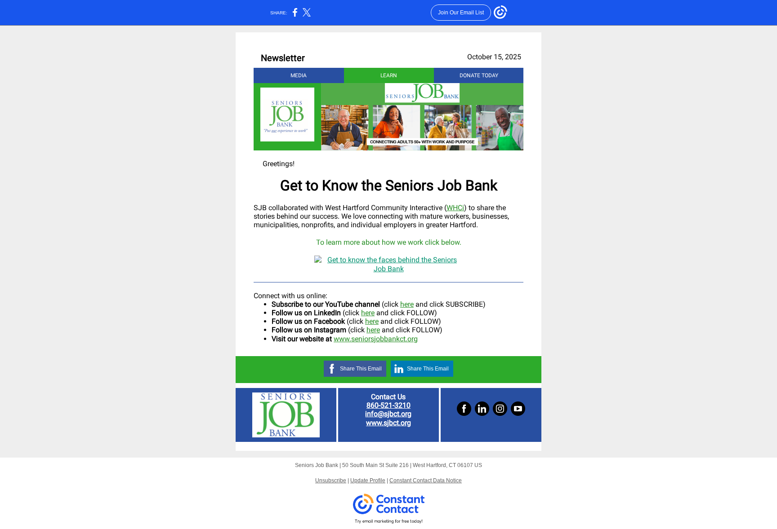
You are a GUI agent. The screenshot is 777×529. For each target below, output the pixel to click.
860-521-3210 (388, 405)
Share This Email (361, 369)
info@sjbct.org (388, 414)
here (407, 304)
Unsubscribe (330, 480)
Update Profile (367, 480)
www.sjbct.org (388, 423)
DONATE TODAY (479, 75)
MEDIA (298, 75)
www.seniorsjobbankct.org (376, 339)
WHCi (455, 207)
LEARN (388, 75)
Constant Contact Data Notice (425, 480)
